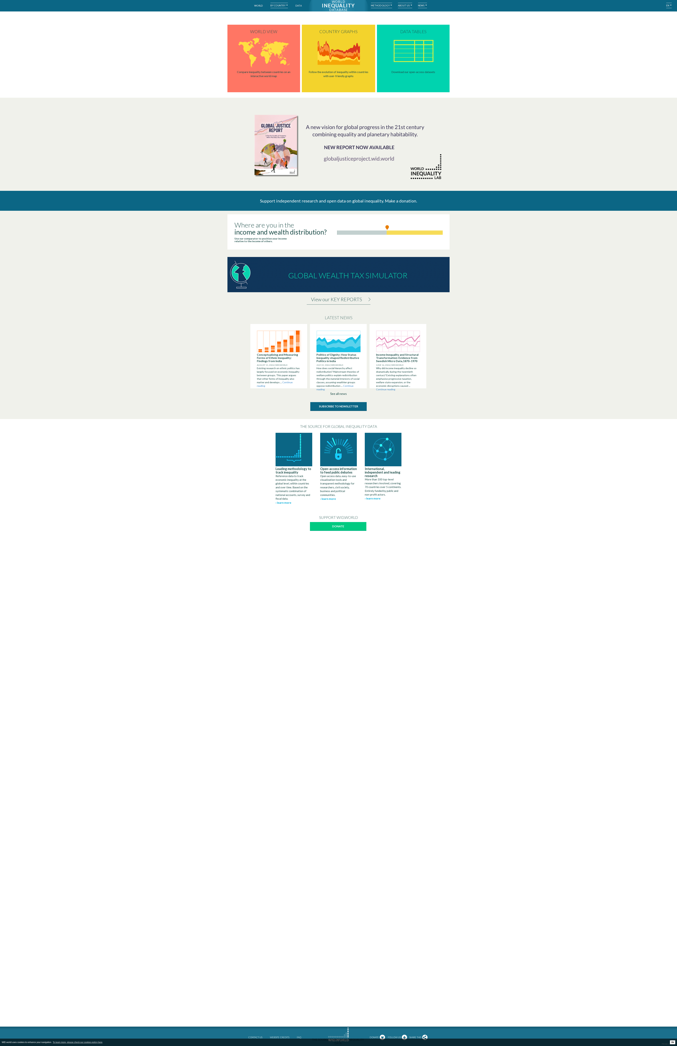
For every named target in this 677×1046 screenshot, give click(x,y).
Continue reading (385, 389)
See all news (338, 394)
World (258, 5)
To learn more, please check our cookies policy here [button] (77, 1042)
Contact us (255, 1037)
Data (298, 5)
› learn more (283, 502)
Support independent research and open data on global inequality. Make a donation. (338, 200)
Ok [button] (672, 1042)
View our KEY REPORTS (336, 299)
